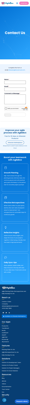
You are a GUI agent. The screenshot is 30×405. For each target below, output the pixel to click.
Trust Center (5, 389)
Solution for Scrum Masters (10, 371)
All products (5, 341)
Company (5, 304)
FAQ (3, 392)
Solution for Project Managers (10, 368)
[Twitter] (6, 312)
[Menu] (17, 3)
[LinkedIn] (9, 312)
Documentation (6, 386)
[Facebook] (3, 312)
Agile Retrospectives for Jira (10, 352)
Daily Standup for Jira (8, 355)
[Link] (7, 3)
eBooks (4, 381)
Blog (3, 378)
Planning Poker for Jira (8, 349)
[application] (22, 402)
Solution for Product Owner (10, 365)
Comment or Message (12, 93)
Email (6, 86)
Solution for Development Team (11, 362)
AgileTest (4, 337)
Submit (8, 115)
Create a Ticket (6, 301)
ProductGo (5, 326)
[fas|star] (4, 400)
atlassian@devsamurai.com (16, 70)
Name (6, 79)
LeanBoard (5, 332)
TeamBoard (5, 328)
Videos (4, 384)
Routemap (5, 339)
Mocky (4, 330)
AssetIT (4, 335)
